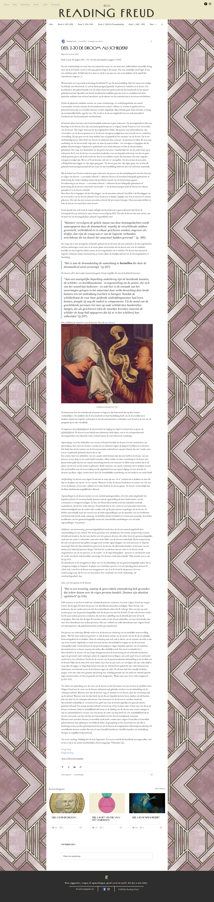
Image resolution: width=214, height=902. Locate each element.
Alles (51, 24)
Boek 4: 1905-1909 (65, 24)
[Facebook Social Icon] (104, 889)
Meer (152, 24)
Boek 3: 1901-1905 (85, 24)
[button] (162, 24)
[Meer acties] (151, 41)
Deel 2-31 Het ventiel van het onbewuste (106, 818)
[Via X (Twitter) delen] (68, 767)
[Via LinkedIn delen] (74, 767)
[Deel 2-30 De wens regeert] (147, 803)
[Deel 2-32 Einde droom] (67, 803)
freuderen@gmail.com (85, 889)
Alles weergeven (160, 788)
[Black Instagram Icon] (210, 3)
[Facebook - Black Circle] (205, 3)
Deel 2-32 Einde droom (64, 817)
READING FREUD (107, 13)
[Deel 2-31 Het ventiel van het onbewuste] (107, 803)
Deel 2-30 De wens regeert (146, 817)
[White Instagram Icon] (108, 889)
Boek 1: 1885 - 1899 (137, 24)
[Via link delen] (80, 767)
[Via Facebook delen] (62, 767)
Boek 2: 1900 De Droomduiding (111, 24)
